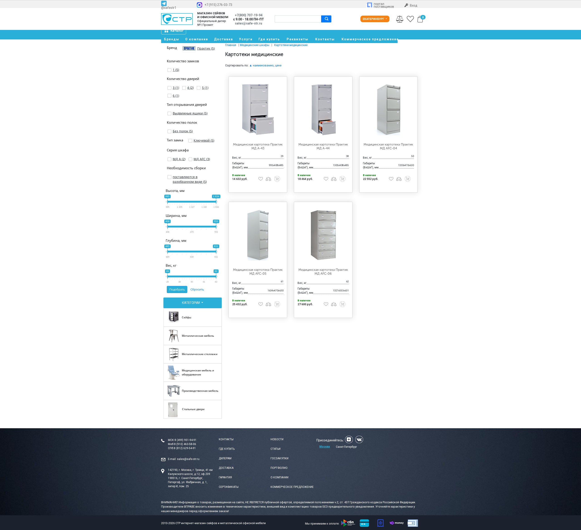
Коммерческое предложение (370, 39)
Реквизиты (297, 39)
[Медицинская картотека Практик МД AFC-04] (388, 109)
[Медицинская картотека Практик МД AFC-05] (257, 235)
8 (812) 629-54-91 (185, 448)
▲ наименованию (261, 65)
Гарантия (225, 477)
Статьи (276, 448)
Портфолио (279, 467)
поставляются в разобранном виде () (190, 179)
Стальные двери (193, 409)
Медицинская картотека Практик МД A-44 (323, 146)
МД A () (179, 159)
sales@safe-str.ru (188, 459)
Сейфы (186, 317)
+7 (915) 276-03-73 (218, 5)
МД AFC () (202, 159)
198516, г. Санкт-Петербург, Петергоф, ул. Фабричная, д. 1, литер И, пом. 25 (187, 482)
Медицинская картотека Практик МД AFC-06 (323, 272)
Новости (277, 439)
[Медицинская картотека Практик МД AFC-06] (323, 235)
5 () (205, 87)
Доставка (223, 39)
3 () (176, 87)
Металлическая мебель (198, 336)
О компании (196, 39)
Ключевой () (204, 140)
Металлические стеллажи (199, 354)
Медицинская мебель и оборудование (198, 372)
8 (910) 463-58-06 (185, 444)
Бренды (171, 39)
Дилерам (225, 458)
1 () (176, 70)
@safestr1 (168, 7)
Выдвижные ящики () (190, 113)
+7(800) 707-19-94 (248, 15)
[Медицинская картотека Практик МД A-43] (257, 109)
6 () (176, 95)
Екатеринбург (374, 19)
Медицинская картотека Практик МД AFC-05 (258, 272)
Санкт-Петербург (346, 446)
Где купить (269, 39)
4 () (190, 87)
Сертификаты (229, 487)
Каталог (177, 30)
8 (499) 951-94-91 (186, 440)
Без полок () (183, 131)
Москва (324, 446)
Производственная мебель (200, 391)
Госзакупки (279, 458)
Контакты (325, 39)
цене (278, 65)
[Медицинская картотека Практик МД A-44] (323, 109)
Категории (191, 303)
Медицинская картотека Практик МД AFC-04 (388, 146)
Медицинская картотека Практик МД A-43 (258, 146)
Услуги (246, 39)
